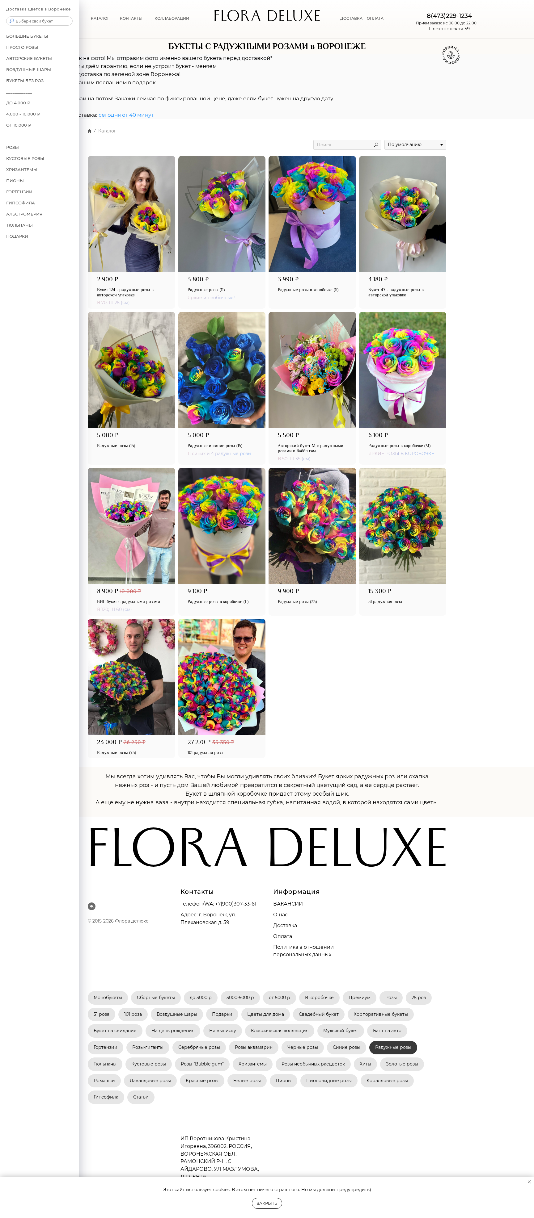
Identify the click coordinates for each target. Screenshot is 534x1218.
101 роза (133, 1014)
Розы (391, 997)
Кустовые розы (25, 158)
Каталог (100, 18)
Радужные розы (393, 1047)
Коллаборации (172, 18)
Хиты (365, 1064)
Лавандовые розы (150, 1080)
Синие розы (346, 1047)
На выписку (222, 1030)
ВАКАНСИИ (288, 904)
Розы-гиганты (147, 1047)
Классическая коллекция (279, 1030)
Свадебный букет (319, 1014)
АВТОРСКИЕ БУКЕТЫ (29, 58)
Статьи (141, 1097)
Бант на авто (387, 1030)
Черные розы (302, 1047)
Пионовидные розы (329, 1080)
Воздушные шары (177, 1014)
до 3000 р (201, 997)
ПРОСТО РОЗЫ (22, 47)
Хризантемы (253, 1064)
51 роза (101, 1014)
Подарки (222, 1014)
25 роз (419, 997)
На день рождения (172, 1030)
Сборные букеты (156, 997)
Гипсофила (20, 202)
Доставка (351, 18)
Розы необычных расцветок (313, 1064)
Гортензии (19, 191)
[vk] (91, 906)
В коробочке (319, 997)
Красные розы (202, 1080)
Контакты (131, 18)
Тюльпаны (19, 225)
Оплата (375, 18)
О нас (280, 915)
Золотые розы (402, 1064)
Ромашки (104, 1080)
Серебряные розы (199, 1047)
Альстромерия (24, 213)
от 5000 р (279, 997)
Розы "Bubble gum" (202, 1064)
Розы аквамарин (254, 1047)
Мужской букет (340, 1030)
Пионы (15, 180)
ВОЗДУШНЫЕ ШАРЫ (28, 69)
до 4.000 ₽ (18, 102)
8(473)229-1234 (449, 15)
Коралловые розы (387, 1080)
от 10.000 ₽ (18, 125)
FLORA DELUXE (267, 18)
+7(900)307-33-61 (235, 904)
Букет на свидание (115, 1030)
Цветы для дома (265, 1014)
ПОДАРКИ (17, 236)
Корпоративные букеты (381, 1014)
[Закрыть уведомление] (529, 1182)
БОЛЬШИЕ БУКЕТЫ (27, 36)
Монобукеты (108, 997)
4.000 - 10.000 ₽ (23, 113)
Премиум (360, 997)
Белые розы (247, 1080)
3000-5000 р (240, 997)
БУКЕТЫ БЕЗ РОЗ (25, 80)
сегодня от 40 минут (126, 115)
